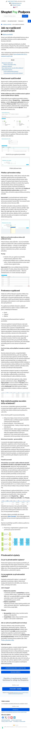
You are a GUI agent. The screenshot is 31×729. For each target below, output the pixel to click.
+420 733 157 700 (12, 1)
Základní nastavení (11, 21)
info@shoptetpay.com (16, 3)
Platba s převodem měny (10, 64)
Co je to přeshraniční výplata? (11, 71)
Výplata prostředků (7, 24)
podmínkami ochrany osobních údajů (21, 692)
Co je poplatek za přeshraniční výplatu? (13, 73)
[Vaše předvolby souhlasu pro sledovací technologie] (2, 727)
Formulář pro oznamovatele (19, 721)
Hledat (25, 16)
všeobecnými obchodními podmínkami (15, 693)
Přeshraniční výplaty (7, 69)
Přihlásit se (15, 709)
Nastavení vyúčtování (7, 63)
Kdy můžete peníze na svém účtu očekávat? (12, 68)
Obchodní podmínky (5, 720)
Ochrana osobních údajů (16, 720)
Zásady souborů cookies (6, 721)
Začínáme (3, 21)
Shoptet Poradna (16, 5)
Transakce (20, 21)
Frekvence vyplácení (7, 66)
